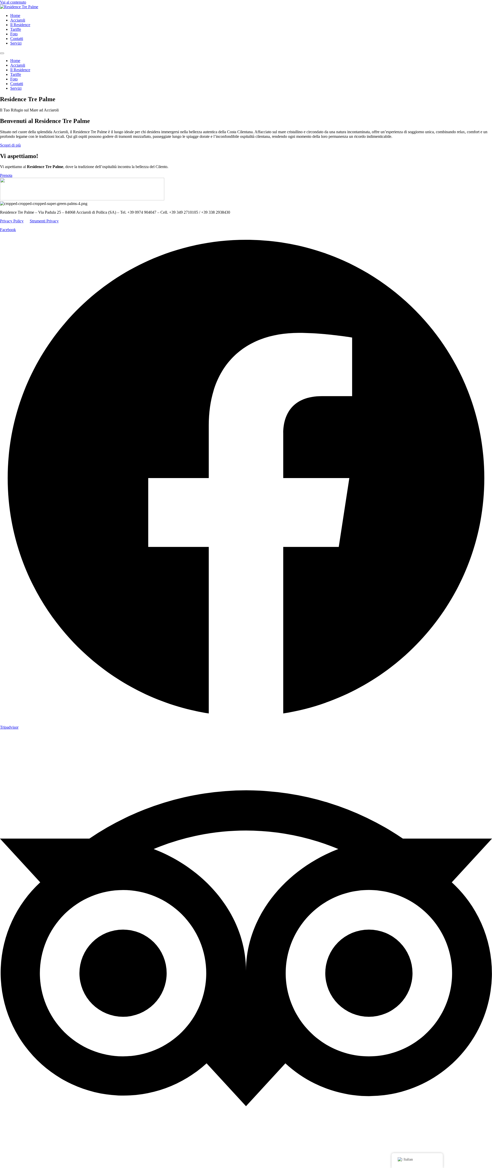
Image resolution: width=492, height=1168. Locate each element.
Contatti (16, 38)
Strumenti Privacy (44, 221)
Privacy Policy (12, 221)
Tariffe (15, 29)
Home (15, 15)
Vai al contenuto (13, 2)
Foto (14, 34)
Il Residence (20, 25)
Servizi (16, 43)
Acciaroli (17, 20)
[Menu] (2, 53)
